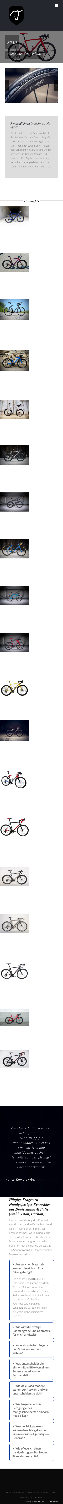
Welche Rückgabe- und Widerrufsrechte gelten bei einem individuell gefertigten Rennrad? (31, 1432)
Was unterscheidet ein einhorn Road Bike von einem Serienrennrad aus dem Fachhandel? (31, 1369)
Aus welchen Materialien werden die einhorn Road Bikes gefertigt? (29, 1268)
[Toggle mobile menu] (56, 5)
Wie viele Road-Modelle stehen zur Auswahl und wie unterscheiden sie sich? (30, 1389)
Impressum (38, 1497)
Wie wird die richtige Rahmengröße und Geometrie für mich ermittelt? (32, 1331)
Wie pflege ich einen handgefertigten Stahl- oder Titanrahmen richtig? (30, 1452)
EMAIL (55, 1501)
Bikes (35, 1278)
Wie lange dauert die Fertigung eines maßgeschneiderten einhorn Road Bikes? (31, 1409)
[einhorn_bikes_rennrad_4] (31, 85)
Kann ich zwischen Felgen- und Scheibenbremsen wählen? (30, 1349)
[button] (7, 85)
